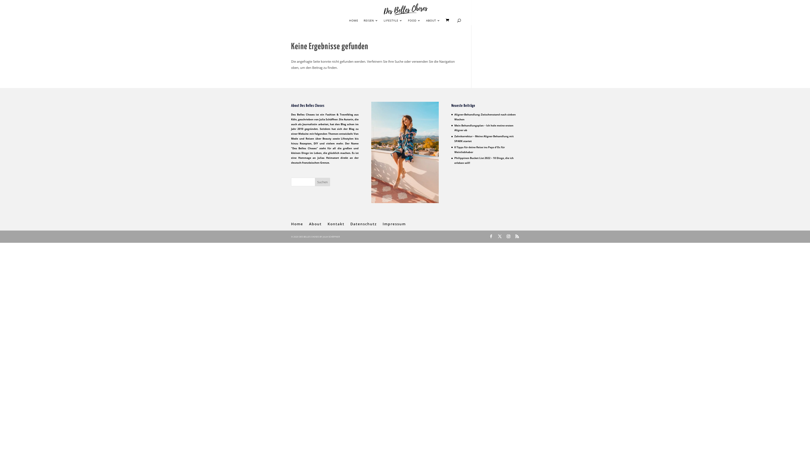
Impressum (394, 223)
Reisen (369, 20)
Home (353, 20)
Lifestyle (391, 20)
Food (412, 20)
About (431, 20)
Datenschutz (363, 223)
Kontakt (336, 223)
